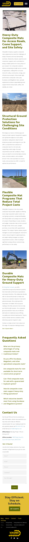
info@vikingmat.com (16, 428)
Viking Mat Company (9, 287)
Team (19, 518)
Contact (13, 518)
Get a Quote (18, 4)
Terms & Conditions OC (19, 525)
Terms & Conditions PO (11, 527)
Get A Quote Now (7, 328)
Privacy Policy (9, 522)
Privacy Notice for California (20, 522)
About (7, 518)
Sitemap (3, 520)
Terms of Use (9, 525)
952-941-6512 (20, 426)
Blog (2, 518)
